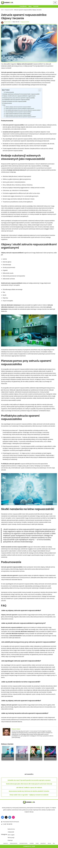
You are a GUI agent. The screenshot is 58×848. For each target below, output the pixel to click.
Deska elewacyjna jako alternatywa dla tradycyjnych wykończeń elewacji (29, 784)
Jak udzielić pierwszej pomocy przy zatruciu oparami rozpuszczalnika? (23, 110)
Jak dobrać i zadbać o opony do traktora (29, 787)
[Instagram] (13, 817)
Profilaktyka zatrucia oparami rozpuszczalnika (16, 99)
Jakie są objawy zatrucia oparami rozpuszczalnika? (18, 107)
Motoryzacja (11, 837)
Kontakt (35, 6)
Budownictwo (11, 829)
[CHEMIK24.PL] (7, 2)
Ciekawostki (11, 832)
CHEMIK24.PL (27, 846)
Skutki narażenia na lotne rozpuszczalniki (14, 101)
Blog (30, 6)
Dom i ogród (11, 835)
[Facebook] (2, 817)
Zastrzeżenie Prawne (23, 843)
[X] (6, 817)
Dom (2, 10)
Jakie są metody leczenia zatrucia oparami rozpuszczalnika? (21, 116)
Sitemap (49, 843)
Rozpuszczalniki (9, 10)
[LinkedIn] (9, 817)
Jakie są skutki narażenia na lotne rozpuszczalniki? (18, 113)
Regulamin (5, 843)
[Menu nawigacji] (55, 2)
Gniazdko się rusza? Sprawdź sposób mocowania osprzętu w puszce (29, 780)
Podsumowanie (10, 92)
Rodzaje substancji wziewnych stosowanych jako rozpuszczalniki (21, 94)
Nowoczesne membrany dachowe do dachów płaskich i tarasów (29, 791)
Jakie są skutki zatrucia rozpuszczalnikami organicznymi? (20, 108)
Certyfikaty (23, 6)
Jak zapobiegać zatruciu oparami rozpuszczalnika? (18, 112)
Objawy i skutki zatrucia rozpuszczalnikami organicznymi (19, 96)
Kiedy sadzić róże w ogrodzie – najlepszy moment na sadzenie (29, 795)
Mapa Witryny (43, 843)
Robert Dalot (7, 22)
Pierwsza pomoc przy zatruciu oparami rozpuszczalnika (19, 98)
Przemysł (10, 840)
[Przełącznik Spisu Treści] (39, 90)
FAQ (4, 105)
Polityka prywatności (13, 843)
